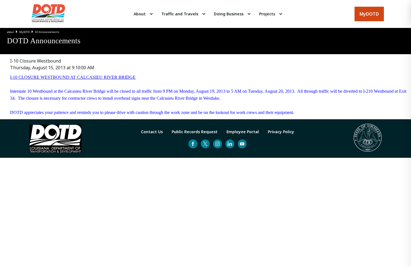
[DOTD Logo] (48, 14)
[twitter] (205, 143)
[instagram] (217, 143)
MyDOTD (24, 32)
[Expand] (151, 14)
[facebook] (192, 143)
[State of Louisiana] (368, 138)
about (10, 32)
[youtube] (242, 143)
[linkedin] (229, 143)
